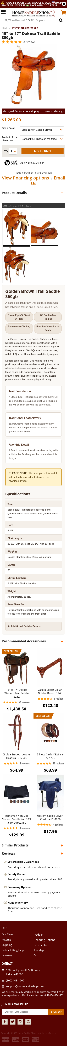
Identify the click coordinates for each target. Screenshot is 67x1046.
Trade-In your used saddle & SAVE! (28, 2)
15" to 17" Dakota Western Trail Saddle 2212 (16, 693)
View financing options (25, 178)
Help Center (40, 945)
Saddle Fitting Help (13, 950)
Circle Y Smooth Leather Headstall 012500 (17, 756)
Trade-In (38, 934)
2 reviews (29, 41)
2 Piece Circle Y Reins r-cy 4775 (50, 756)
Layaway (7, 955)
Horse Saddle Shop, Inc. (33, 13)
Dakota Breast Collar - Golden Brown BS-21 (50, 691)
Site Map (39, 950)
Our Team (8, 934)
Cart (36, 955)
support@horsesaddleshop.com (25, 986)
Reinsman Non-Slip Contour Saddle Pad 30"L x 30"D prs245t (16, 819)
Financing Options (44, 939)
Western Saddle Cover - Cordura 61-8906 (50, 817)
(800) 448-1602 (15, 980)
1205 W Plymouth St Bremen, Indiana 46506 (23, 972)
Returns (6, 939)
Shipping (7, 944)
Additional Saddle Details (26, 626)
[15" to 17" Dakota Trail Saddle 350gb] (33, 107)
